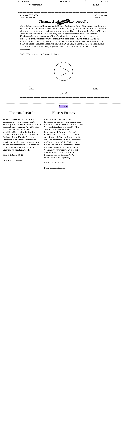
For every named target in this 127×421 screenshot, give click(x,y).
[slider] (63, 85)
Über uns (65, 1)
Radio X (24, 54)
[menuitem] (65, 1)
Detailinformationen (13, 160)
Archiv (105, 1)
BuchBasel (23, 1)
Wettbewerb (35, 5)
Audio (96, 5)
